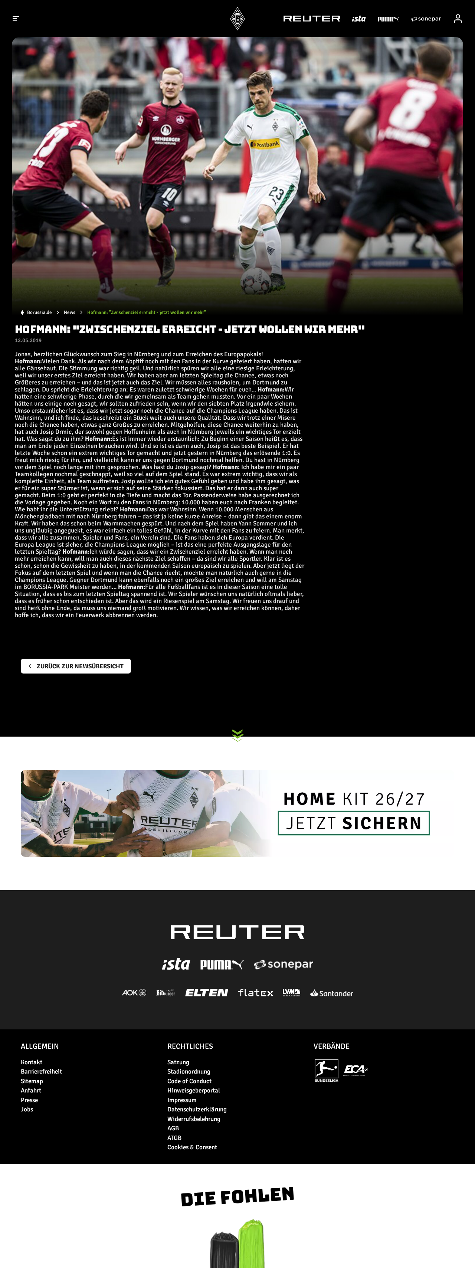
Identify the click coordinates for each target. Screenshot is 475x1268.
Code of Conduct (189, 1081)
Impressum (182, 1100)
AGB (173, 1128)
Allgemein (40, 1046)
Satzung (178, 1062)
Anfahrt (31, 1090)
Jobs (27, 1109)
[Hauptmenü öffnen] (16, 18)
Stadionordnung (188, 1071)
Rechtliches (190, 1046)
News (69, 312)
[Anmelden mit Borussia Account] (458, 18)
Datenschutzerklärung (197, 1109)
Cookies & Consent (192, 1147)
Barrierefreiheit (41, 1071)
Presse (29, 1100)
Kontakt (31, 1062)
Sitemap (32, 1081)
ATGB (174, 1138)
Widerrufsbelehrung (193, 1119)
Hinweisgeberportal (193, 1090)
